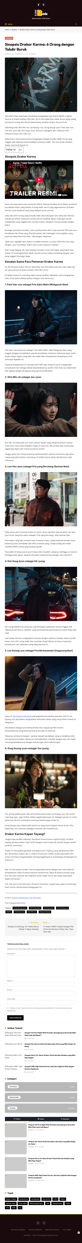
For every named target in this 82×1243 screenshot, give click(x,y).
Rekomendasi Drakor (36, 1203)
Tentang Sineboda (18, 1230)
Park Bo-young (10, 1203)
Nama (10, 981)
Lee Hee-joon (48, 908)
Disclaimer (66, 1230)
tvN (7, 1207)
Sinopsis (9, 38)
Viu (20, 1207)
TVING (68, 1203)
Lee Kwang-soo (62, 908)
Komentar (11, 954)
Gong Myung (35, 1199)
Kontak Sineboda (35, 1230)
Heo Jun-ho (46, 1199)
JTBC (55, 1199)
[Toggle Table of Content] (19, 150)
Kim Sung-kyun (35, 908)
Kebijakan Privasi (52, 1230)
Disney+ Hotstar (11, 1199)
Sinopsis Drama (45, 912)
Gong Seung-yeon (20, 908)
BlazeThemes (53, 1235)
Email (10, 990)
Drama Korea (24, 1199)
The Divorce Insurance (22, 716)
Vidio (13, 1207)
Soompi (15, 898)
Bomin (9, 54)
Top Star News (35, 898)
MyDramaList (23, 898)
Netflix (62, 839)
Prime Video (22, 1203)
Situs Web (11, 999)
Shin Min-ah (32, 912)
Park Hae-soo (19, 912)
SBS (47, 1203)
